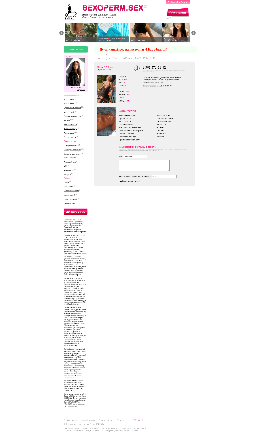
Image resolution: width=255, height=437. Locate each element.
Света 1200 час (105, 67)
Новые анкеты (69, 104)
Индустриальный (70, 199)
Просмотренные (70, 137)
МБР (65, 166)
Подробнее (81, 90)
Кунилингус (68, 170)
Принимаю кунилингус (129, 140)
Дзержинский (69, 203)
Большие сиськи (70, 125)
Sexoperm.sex (71, 424)
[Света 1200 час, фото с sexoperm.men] (108, 89)
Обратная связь (123, 420)
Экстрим (67, 174)
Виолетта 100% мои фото (72, 396)
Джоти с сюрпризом (79, 398)
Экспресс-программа (72, 154)
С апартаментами (71, 146)
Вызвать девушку (76, 49)
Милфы (67, 120)
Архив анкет (69, 133)
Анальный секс (70, 162)
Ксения (81, 400)
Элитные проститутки (72, 116)
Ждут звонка (69, 99)
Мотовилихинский (71, 191)
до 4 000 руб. (69, 112)
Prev (61, 33)
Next (193, 33)
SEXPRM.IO (138, 420)
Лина (65, 402)
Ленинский (68, 187)
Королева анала (73, 400)
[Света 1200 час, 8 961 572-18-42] (108, 121)
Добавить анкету (70, 420)
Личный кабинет (88, 420)
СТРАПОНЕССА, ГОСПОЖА (72, 403)
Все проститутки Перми (103, 55)
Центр (66, 182)
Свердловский (69, 195)
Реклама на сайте (106, 420)
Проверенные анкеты (72, 108)
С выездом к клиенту (72, 150)
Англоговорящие (70, 129)
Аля (66, 400)
